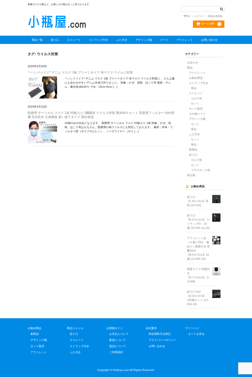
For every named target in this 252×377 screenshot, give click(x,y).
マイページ (192, 328)
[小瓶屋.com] (57, 24)
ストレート (74, 39)
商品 (190, 67)
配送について (117, 340)
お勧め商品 (196, 77)
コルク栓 (196, 98)
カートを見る (196, 333)
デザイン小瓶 (143, 39)
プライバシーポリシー (162, 340)
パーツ (164, 39)
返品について (117, 346)
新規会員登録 (215, 16)
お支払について (119, 333)
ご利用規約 (116, 352)
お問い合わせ (209, 39)
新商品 (193, 149)
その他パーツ (197, 113)
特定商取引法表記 (160, 333)
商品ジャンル (75, 328)
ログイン (199, 16)
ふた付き (121, 39)
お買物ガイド (114, 328)
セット (195, 103)
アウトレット (184, 39)
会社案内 (151, 328)
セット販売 (196, 108)
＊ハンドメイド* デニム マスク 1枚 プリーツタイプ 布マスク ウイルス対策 (80, 72)
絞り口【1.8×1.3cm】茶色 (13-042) (197, 201)
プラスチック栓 (200, 170)
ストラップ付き (98, 39)
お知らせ (192, 62)
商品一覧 (37, 39)
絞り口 (55, 39)
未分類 (191, 175)
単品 (193, 88)
